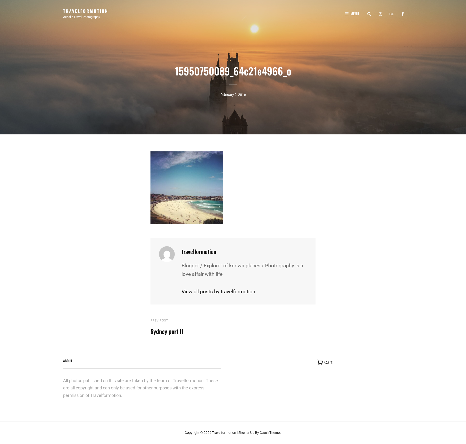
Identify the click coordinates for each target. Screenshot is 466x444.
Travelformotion (85, 11)
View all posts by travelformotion (218, 292)
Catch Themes (270, 433)
